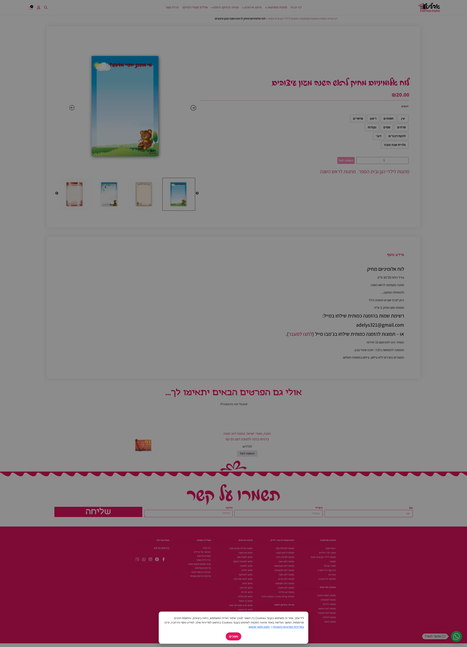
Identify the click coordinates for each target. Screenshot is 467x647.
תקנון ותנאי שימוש (259, 627)
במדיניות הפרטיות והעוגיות (288, 627)
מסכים (233, 636)
